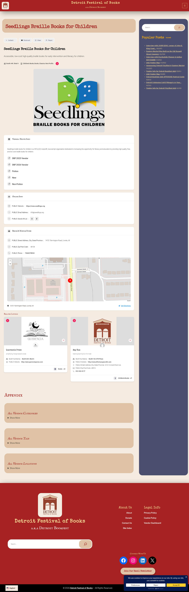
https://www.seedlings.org (35, 206)
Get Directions (126, 306)
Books (36, 63)
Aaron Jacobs (79, 350)
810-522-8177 (13, 371)
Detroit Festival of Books (95, 3)
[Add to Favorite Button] (63, 340)
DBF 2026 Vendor (20, 165)
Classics (42, 63)
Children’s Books (28, 63)
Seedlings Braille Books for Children (51, 26)
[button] (5, 350)
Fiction (15, 171)
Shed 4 (16, 63)
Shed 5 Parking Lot (102, 359)
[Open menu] (184, 5)
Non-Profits (49, 63)
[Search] (179, 28)
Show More (15, 418)
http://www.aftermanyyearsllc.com (33, 362)
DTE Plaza (33, 359)
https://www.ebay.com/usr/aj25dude (100, 362)
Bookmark (27, 40)
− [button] (10, 263)
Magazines (125, 369)
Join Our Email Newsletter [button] (138, 571)
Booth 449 (9, 63)
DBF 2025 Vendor (20, 158)
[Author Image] (35, 345)
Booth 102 (25, 359)
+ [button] (10, 260)
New (14, 177)
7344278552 (30, 253)
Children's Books (56, 378)
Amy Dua (9, 350)
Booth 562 (92, 359)
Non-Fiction (17, 184)
